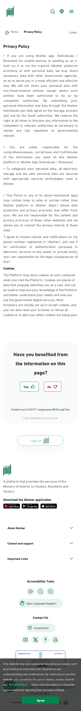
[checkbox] (29, 387)
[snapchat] (55, 639)
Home (14, 31)
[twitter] (35, 639)
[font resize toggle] (40, 591)
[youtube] (25, 639)
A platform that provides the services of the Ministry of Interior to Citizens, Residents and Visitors (35, 486)
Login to (35, 440)
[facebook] (45, 639)
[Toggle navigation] (71, 11)
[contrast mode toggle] (30, 591)
